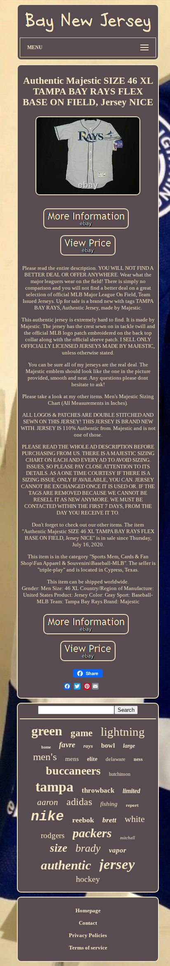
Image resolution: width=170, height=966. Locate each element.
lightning (123, 731)
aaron (47, 802)
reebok (83, 820)
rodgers (52, 835)
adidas (79, 801)
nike (47, 816)
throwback (98, 790)
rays (88, 746)
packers (92, 833)
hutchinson (119, 774)
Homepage (88, 910)
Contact (88, 923)
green (46, 730)
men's (45, 756)
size (58, 848)
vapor (117, 850)
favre (67, 744)
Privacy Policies (88, 935)
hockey (88, 878)
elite (92, 759)
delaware (115, 759)
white (135, 819)
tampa (54, 786)
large (129, 746)
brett (109, 820)
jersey (117, 864)
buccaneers (73, 770)
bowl (108, 745)
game (81, 733)
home (46, 747)
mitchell (127, 837)
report (132, 805)
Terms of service (88, 948)
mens (72, 759)
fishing (109, 804)
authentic (66, 865)
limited (131, 790)
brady (88, 848)
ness (138, 759)
